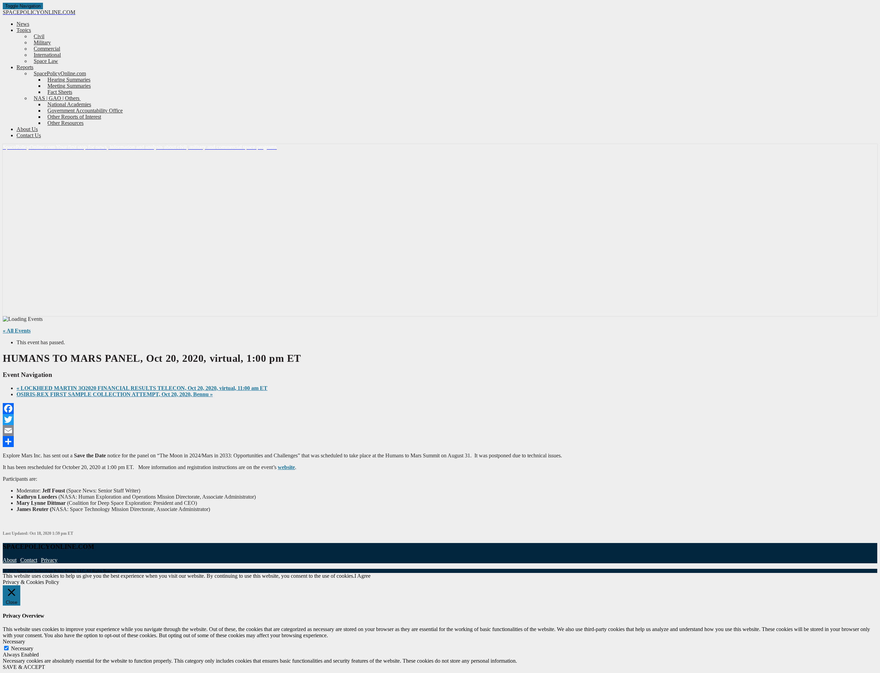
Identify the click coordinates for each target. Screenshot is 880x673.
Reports (24, 67)
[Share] (440, 441)
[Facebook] (440, 408)
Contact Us (28, 135)
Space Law (46, 61)
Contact (28, 560)
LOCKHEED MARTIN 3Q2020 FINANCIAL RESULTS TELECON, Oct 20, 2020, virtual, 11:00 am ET (141, 388)
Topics (23, 30)
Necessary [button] (14, 641)
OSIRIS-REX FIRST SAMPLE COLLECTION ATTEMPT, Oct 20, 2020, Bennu (114, 394)
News (22, 24)
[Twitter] (440, 419)
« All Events (17, 331)
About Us (27, 129)
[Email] (440, 430)
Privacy (49, 560)
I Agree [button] (362, 576)
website (286, 467)
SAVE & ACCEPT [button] (24, 667)
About (9, 560)
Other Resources (65, 123)
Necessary (22, 648)
